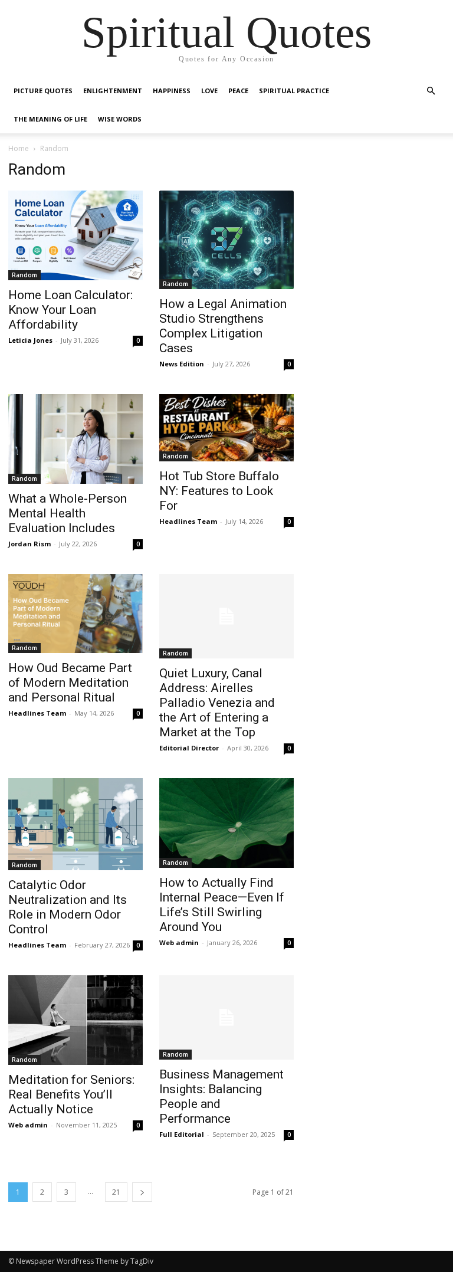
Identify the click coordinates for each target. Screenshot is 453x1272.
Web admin (179, 942)
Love (209, 90)
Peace (238, 90)
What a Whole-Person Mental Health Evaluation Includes (67, 513)
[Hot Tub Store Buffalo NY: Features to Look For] (226, 427)
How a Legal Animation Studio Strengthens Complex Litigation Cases (223, 326)
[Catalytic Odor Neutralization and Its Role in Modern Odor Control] (75, 824)
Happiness (172, 90)
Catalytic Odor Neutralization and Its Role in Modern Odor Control (67, 907)
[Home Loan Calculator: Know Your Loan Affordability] (75, 235)
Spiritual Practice (294, 90)
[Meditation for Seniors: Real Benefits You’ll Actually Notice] (75, 1020)
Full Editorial (181, 1134)
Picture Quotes (43, 90)
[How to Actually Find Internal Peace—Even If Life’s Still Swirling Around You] (226, 823)
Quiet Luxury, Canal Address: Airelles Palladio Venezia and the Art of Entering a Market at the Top (217, 702)
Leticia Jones (30, 340)
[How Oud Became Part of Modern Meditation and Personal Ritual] (75, 613)
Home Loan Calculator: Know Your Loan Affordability (70, 310)
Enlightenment (112, 90)
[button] (430, 91)
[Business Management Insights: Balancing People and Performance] (226, 1017)
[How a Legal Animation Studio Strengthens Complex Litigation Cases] (226, 240)
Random (24, 275)
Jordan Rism (29, 543)
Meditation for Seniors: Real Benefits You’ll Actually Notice (71, 1094)
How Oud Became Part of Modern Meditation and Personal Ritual (70, 682)
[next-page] (142, 1192)
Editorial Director (189, 747)
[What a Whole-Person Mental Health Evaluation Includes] (75, 439)
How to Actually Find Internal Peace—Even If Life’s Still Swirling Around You (221, 905)
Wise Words (120, 118)
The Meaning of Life (50, 118)
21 (116, 1192)
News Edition (181, 363)
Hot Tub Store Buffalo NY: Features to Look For (219, 491)
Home (18, 148)
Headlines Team (188, 521)
